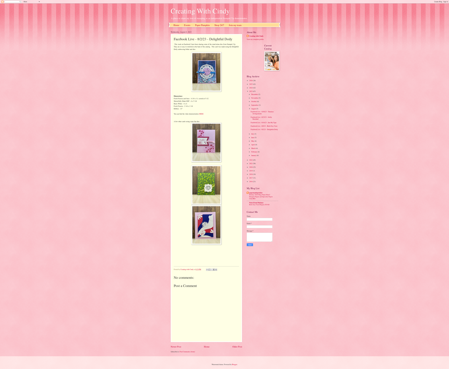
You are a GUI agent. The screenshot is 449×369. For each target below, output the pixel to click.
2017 (251, 178)
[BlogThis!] (209, 269)
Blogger (234, 364)
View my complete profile (255, 39)
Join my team (235, 25)
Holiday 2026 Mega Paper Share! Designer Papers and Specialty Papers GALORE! (261, 197)
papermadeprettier (256, 193)
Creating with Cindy (256, 36)
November (255, 98)
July (252, 134)
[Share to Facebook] (214, 269)
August (253, 109)
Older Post (237, 346)
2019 (251, 171)
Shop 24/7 (219, 25)
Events (187, 25)
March (253, 148)
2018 (251, 174)
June (253, 137)
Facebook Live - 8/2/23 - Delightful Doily (264, 129)
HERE (201, 114)
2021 (251, 163)
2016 (251, 181)
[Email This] (207, 269)
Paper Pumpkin (202, 25)
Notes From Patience (256, 203)
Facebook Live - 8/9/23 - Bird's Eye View (264, 126)
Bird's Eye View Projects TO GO (259, 205)
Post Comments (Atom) (187, 352)
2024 (251, 88)
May (253, 141)
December (254, 94)
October (254, 101)
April (253, 144)
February (254, 152)
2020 (251, 167)
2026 (251, 80)
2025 (251, 84)
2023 (251, 91)
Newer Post (176, 346)
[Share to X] (211, 269)
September (255, 105)
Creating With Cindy (200, 10)
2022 (251, 160)
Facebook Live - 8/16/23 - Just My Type (263, 122)
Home (176, 25)
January (254, 155)
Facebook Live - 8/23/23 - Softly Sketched (261, 118)
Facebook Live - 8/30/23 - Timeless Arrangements (262, 112)
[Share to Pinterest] (216, 269)
